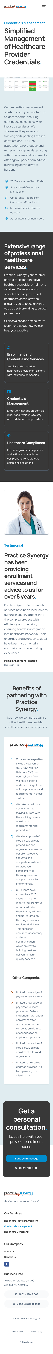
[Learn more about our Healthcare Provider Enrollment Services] (26, 363)
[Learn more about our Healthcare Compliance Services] (26, 451)
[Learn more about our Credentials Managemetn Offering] (26, 407)
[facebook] (6, 1264)
